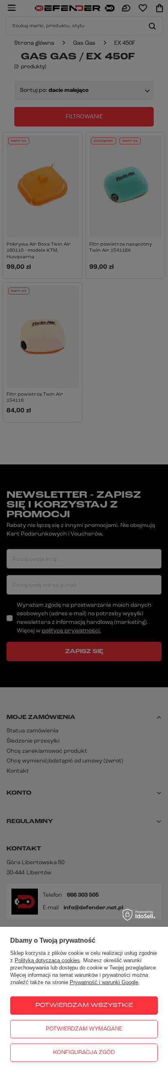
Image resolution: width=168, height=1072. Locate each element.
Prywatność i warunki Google (104, 982)
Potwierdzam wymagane (84, 1029)
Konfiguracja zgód (84, 1053)
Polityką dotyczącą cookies (47, 960)
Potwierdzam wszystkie (84, 1005)
